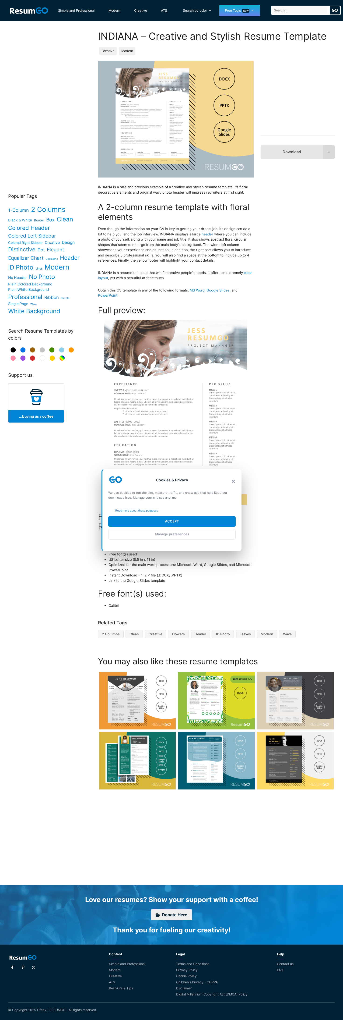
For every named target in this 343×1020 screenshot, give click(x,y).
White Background (34, 311)
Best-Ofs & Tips (121, 988)
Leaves (245, 634)
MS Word (197, 290)
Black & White (20, 220)
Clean (134, 634)
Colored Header (29, 227)
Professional (25, 296)
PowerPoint (107, 295)
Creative (140, 10)
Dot (41, 249)
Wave (287, 634)
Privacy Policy (187, 970)
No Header (17, 277)
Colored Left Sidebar (32, 236)
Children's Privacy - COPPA (197, 982)
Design (68, 242)
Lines (38, 268)
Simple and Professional (76, 10)
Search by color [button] (195, 10)
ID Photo (223, 634)
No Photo (42, 276)
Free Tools (236, 10)
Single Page (18, 304)
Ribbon (51, 297)
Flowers (178, 634)
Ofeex (41, 1010)
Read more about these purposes (136, 510)
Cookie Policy (186, 976)
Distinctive (21, 249)
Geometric (52, 258)
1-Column (18, 210)
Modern (114, 10)
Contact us (285, 964)
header (207, 234)
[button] (233, 481)
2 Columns (111, 634)
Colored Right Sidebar (25, 243)
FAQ (280, 970)
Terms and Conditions (192, 964)
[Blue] (23, 350)
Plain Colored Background (30, 284)
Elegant (55, 249)
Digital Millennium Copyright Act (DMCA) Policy (212, 994)
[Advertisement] (298, 97)
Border (39, 220)
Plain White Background (28, 289)
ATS (164, 10)
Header (200, 634)
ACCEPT (172, 521)
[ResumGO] (29, 10)
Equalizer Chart (26, 258)
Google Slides (218, 290)
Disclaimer (184, 988)
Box (50, 220)
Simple (65, 298)
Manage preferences (172, 534)
